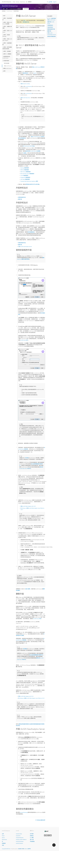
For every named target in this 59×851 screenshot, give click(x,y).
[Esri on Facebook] (47, 835)
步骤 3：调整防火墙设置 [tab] (7, 27)
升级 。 (25, 83)
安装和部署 (25, 8)
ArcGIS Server (9, 11)
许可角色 (27, 457)
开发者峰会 (32, 841)
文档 (3, 845)
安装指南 (3, 11)
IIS (23, 86)
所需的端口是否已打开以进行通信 (32, 184)
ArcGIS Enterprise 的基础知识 (16, 8)
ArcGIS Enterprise (6, 1)
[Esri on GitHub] (49, 835)
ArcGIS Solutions (19, 843)
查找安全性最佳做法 (51, 36)
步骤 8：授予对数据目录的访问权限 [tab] (7, 48)
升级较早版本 (16, 11)
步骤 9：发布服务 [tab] (7, 51)
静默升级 (20, 199)
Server (3, 837)
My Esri (34, 73)
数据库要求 (24, 167)
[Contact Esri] (51, 835)
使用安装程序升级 (22, 197)
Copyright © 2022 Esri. (6, 848)
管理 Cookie (24, 848)
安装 (28, 506)
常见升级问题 (6, 63)
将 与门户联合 (29, 146)
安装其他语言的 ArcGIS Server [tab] (6, 57)
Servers (17, 1)
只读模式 (25, 153)
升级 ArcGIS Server (7, 65)
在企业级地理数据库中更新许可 (36, 655)
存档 (24, 20)
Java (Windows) (28, 86)
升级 (25, 97)
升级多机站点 (50, 27)
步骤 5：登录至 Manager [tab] (6, 35)
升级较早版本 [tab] (6, 60)
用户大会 (32, 839)
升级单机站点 (50, 25)
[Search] (48, 2)
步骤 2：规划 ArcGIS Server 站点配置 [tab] (7, 23)
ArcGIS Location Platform (21, 839)
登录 (51, 1)
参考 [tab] (4, 71)
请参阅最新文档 (26, 22)
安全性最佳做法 (31, 232)
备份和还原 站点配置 (33, 151)
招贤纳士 (32, 835)
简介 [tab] (4, 15)
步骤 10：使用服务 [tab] (7, 53)
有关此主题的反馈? (41, 820)
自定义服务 (27, 588)
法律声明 (29, 848)
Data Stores (22, 1)
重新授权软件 (25, 73)
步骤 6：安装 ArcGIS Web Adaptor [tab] (7, 39)
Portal (14, 1)
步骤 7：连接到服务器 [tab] (7, 43)
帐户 (24, 340)
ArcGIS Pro (18, 835)
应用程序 (29, 1)
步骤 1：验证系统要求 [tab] (7, 19)
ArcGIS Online (19, 833)
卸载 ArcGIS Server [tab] (7, 68)
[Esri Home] (46, 831)
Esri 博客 (32, 837)
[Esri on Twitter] (45, 835)
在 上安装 (31, 698)
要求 (29, 181)
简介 (7, 8)
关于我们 (32, 833)
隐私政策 (20, 848)
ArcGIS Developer (20, 841)
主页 (3, 8)
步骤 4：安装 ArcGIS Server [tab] (7, 31)
